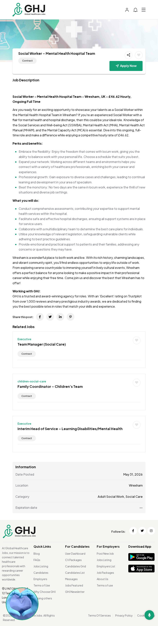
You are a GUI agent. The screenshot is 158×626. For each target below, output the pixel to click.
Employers (40, 579)
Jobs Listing (41, 566)
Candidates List (75, 572)
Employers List (106, 566)
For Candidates (77, 546)
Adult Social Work (111, 496)
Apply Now (128, 66)
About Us (102, 579)
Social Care (134, 496)
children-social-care (32, 381)
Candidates (41, 572)
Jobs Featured (74, 585)
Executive (24, 339)
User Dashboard (75, 553)
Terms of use (105, 585)
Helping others (43, 598)
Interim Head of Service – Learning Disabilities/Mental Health (70, 428)
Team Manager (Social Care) (42, 344)
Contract (27, 60)
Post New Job (105, 553)
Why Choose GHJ (45, 591)
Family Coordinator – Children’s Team (50, 386)
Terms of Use (42, 585)
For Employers (108, 546)
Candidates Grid (75, 566)
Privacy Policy (124, 615)
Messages (71, 579)
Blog (37, 553)
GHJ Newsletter (75, 591)
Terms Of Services (99, 615)
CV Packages (73, 560)
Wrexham (136, 485)
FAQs (37, 560)
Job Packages (105, 572)
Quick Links (42, 546)
